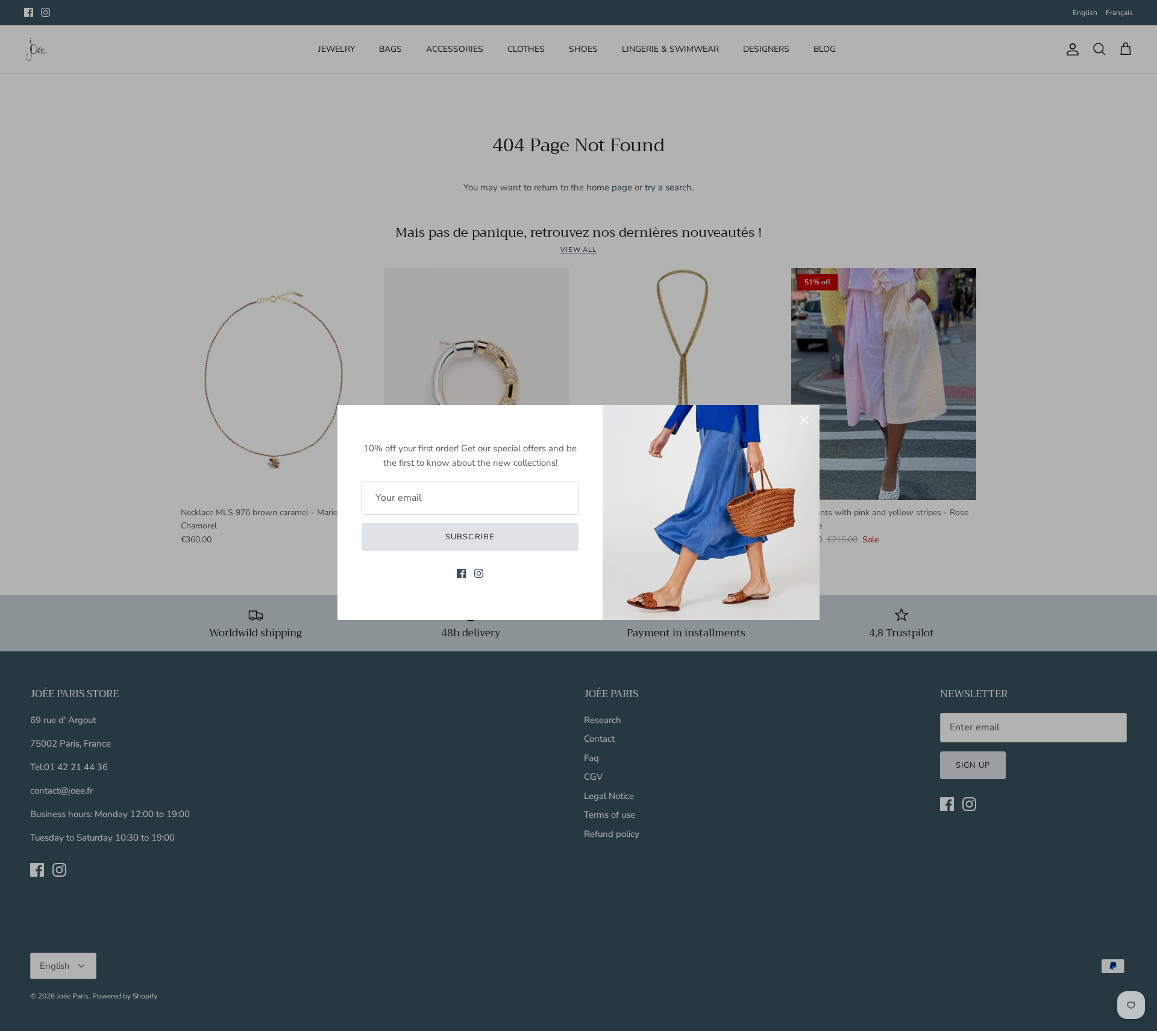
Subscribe (469, 536)
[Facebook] (461, 573)
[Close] (804, 420)
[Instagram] (478, 573)
